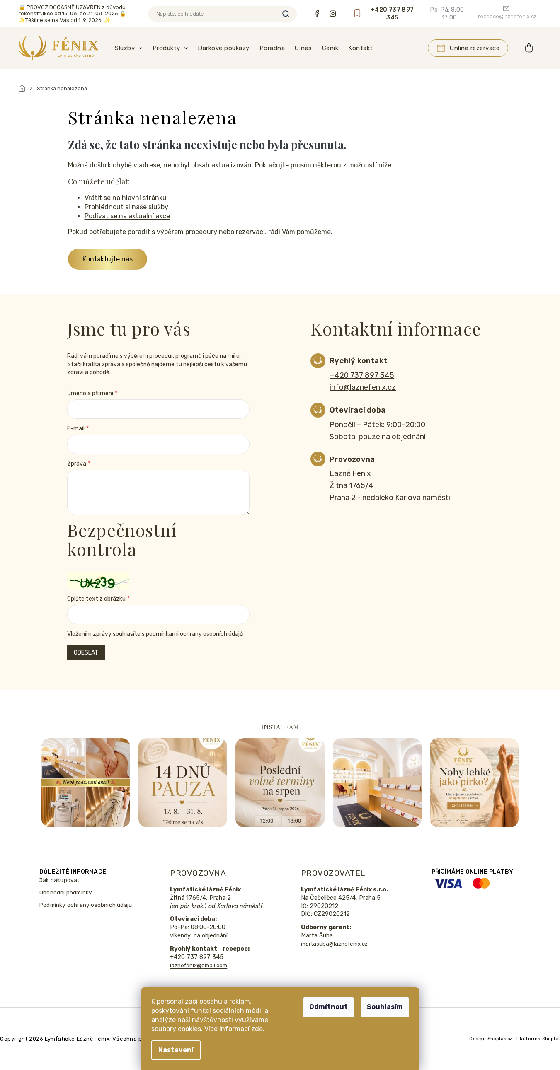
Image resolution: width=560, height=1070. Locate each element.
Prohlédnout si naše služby (126, 207)
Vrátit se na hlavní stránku (126, 198)
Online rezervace (474, 48)
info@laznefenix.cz (363, 387)
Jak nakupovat (59, 880)
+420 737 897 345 (362, 375)
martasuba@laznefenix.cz (334, 944)
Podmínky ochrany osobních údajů (85, 904)
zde (257, 1029)
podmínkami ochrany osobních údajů (194, 634)
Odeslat (86, 652)
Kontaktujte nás (107, 259)
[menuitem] (129, 48)
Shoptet (551, 1038)
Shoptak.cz (499, 1038)
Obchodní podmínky (65, 892)
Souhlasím (385, 1007)
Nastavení (176, 1050)
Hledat (285, 14)
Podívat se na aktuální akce (127, 216)
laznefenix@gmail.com (198, 965)
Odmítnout (328, 1007)
